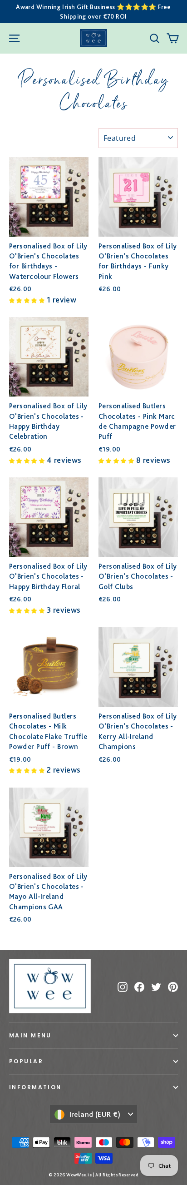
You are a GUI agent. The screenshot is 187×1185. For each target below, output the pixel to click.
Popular (26, 1061)
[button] (28, 299)
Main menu (30, 1035)
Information (35, 1087)
